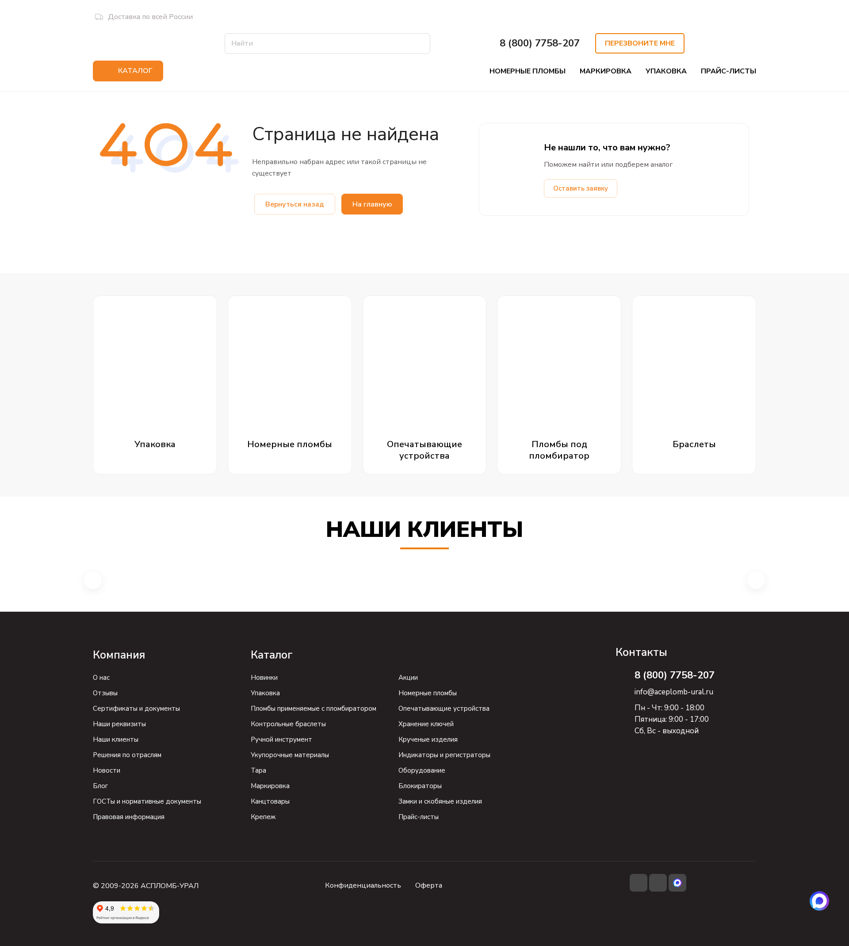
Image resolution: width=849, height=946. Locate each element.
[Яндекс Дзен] (658, 883)
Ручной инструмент (281, 739)
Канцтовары (270, 801)
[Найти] (419, 43)
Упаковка (265, 693)
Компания (119, 655)
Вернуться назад (294, 204)
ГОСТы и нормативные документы (147, 801)
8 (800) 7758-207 (540, 43)
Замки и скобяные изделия (440, 801)
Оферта (428, 885)
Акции (408, 677)
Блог (100, 785)
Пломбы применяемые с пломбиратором (313, 708)
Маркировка (270, 785)
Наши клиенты (115, 739)
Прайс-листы (418, 816)
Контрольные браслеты (288, 724)
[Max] (677, 883)
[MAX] (819, 901)
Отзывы (105, 693)
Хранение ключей (426, 724)
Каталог (272, 655)
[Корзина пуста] (755, 43)
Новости (106, 770)
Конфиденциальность (363, 885)
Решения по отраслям (127, 755)
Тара (258, 770)
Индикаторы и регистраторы (444, 755)
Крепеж (263, 816)
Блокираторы (420, 785)
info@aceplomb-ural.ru (674, 692)
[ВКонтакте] (638, 883)
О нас (101, 677)
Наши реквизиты (119, 724)
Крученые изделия (428, 739)
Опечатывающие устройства (444, 708)
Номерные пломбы (427, 693)
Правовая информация (128, 816)
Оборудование (421, 770)
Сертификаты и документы (136, 708)
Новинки (264, 677)
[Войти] (735, 43)
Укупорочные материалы (290, 755)
